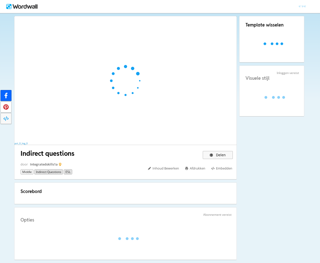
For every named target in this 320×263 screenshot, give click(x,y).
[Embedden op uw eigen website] (6, 118)
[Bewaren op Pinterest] (6, 107)
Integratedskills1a (44, 164)
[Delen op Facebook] (6, 95)
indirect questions (48, 172)
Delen (220, 154)
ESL (68, 172)
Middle (27, 172)
